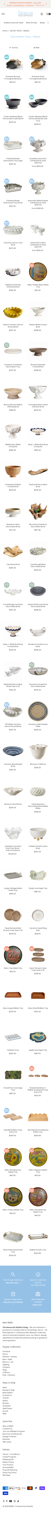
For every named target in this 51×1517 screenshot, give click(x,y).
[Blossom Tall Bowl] (38, 751)
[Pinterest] (6, 1502)
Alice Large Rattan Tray (13, 1008)
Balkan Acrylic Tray (38, 1250)
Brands (6, 1403)
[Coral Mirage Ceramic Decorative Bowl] (13, 591)
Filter (37, 48)
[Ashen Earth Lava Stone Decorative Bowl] (38, 591)
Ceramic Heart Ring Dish (38, 929)
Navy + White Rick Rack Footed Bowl (13, 645)
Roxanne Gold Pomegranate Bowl (38, 78)
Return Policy (8, 1462)
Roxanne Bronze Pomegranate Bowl (12, 78)
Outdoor (6, 1373)
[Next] (46, 4)
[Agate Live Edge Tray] (38, 1037)
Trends (6, 1398)
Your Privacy (8, 1465)
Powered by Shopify (24, 1506)
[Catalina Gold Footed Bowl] (38, 833)
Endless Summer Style (13, 23)
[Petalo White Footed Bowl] (38, 311)
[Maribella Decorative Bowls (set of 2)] (13, 671)
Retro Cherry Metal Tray (13, 1210)
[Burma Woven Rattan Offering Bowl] (13, 391)
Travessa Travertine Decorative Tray (13, 366)
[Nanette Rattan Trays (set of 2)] (13, 1117)
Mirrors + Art (8, 1362)
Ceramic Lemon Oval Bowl (13, 244)
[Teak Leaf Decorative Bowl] (38, 471)
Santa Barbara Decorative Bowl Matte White (38, 806)
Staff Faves (7, 1408)
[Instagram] (15, 1502)
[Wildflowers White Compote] (13, 431)
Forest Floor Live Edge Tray (13, 1089)
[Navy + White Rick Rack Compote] (38, 431)
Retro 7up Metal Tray (13, 968)
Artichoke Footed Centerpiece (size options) (38, 245)
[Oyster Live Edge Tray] (38, 875)
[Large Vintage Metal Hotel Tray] (13, 875)
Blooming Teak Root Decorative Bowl (38, 525)
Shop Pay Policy (9, 1473)
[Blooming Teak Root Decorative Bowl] (38, 511)
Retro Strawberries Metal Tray (13, 1171)
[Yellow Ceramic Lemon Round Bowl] (13, 311)
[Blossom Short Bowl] (13, 791)
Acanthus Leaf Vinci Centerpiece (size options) (38, 161)
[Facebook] (3, 1502)
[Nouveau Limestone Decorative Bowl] (38, 671)
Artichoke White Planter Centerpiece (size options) (38, 203)
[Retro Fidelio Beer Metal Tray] (38, 271)
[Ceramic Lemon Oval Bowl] (13, 229)
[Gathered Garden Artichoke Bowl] (13, 271)
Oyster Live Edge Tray (38, 888)
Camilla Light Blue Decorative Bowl (38, 565)
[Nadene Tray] (13, 1037)
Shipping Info (8, 1460)
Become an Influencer (12, 1434)
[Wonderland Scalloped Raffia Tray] (38, 1117)
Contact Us (7, 1429)
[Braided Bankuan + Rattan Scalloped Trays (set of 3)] (38, 1075)
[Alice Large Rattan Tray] (13, 995)
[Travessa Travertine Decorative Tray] (13, 351)
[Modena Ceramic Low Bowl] (38, 631)
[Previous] (4, 4)
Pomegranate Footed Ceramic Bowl (38, 406)
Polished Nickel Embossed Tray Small (13, 202)
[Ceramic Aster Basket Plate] (38, 711)
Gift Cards (7, 1442)
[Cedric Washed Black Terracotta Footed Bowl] (13, 103)
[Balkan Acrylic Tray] (38, 1237)
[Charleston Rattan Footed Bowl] (13, 471)
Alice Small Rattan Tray (38, 1008)
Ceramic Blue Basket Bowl (13, 765)
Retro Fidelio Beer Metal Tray (38, 286)
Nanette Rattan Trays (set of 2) (13, 1131)
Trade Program (9, 1457)
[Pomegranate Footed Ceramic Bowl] (38, 391)
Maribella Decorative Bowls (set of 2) (13, 685)
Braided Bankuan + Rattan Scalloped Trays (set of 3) (38, 1090)
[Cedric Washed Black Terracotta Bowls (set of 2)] (38, 103)
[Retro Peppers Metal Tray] (38, 1157)
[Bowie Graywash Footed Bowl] (38, 351)
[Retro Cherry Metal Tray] (13, 1197)
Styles (42, 23)
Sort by (15, 48)
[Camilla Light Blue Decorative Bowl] (38, 551)
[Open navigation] (3, 14)
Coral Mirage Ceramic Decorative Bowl (13, 605)
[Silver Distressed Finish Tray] (13, 1237)
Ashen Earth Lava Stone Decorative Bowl (38, 605)
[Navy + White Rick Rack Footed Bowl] (13, 631)
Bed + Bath (7, 1359)
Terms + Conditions (11, 1454)
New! (5, 1387)
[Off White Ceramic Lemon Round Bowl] (13, 711)
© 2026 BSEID (8, 1506)
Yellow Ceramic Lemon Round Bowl (13, 326)
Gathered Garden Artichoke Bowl (13, 286)
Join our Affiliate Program (14, 1431)
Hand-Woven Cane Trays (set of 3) (38, 969)
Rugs (5, 1370)
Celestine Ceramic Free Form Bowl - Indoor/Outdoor (13, 848)
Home (5, 31)
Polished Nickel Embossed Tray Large (13, 160)
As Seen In (7, 1395)
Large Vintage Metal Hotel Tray (13, 889)
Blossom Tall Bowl (38, 764)
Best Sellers (8, 1393)
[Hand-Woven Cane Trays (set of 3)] (38, 955)
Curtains (6, 1367)
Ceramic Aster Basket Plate (37, 725)
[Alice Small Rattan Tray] (38, 995)
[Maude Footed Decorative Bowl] (13, 511)
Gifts (4, 1414)
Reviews (6, 1439)
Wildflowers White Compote (13, 446)
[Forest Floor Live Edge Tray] (13, 1075)
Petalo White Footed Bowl (38, 326)
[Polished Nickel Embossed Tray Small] (13, 187)
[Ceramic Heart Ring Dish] (38, 915)
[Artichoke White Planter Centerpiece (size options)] (38, 187)
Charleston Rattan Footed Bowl (13, 485)
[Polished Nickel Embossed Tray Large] (13, 145)
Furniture (6, 1352)
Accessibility (8, 1467)
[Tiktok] (18, 1502)
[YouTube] (10, 1502)
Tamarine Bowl (13, 564)
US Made (6, 1406)
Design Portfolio (9, 1437)
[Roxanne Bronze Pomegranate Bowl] (13, 63)
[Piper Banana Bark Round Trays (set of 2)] (13, 915)
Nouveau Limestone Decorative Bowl (38, 685)
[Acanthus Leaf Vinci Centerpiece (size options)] (38, 145)
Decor (5, 1354)
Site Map (6, 1475)
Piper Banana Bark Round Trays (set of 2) (13, 929)
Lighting (6, 1365)
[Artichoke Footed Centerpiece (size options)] (38, 229)
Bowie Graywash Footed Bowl (38, 366)
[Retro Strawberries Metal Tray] (13, 1157)
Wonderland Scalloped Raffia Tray (38, 1131)
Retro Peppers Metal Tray (38, 1171)
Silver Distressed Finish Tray (13, 1251)
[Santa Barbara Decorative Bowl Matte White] (38, 791)
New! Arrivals (31, 23)
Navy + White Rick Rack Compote (38, 446)
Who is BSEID (8, 1426)
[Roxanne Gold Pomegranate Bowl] (38, 63)
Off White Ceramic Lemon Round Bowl (13, 725)
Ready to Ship (9, 1390)
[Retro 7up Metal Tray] (13, 955)
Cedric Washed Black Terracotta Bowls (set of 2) (38, 118)
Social (5, 1411)
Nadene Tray (13, 1050)
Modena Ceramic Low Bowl (38, 645)
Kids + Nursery (9, 1375)
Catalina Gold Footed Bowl (38, 847)
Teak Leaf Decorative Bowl (38, 485)
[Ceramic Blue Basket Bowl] (13, 751)
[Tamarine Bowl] (13, 551)
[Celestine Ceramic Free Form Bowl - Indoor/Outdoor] (13, 833)
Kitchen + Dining (10, 1357)
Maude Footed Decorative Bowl (13, 525)
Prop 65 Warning (10, 1470)
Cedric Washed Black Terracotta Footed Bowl (13, 117)
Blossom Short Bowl (13, 804)
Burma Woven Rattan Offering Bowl (13, 406)
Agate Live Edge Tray (38, 1050)
